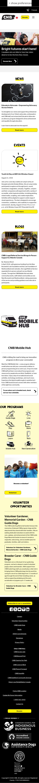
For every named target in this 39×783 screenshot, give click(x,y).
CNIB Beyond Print (19, 656)
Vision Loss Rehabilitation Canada (19, 682)
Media (19, 629)
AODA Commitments (19, 634)
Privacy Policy (19, 642)
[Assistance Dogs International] (19, 746)
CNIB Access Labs (19, 652)
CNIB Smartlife (19, 673)
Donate (25, 17)
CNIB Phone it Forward (19, 669)
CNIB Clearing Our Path (19, 660)
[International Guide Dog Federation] (19, 756)
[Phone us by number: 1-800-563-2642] (28, 10)
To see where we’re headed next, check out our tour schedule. (17, 391)
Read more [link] (19, 130)
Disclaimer (19, 638)
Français (34, 10)
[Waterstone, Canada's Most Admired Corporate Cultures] (19, 768)
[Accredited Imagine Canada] (19, 737)
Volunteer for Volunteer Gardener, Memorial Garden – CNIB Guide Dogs (19, 549)
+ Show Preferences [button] (20, 3)
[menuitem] (34, 10)
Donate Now (7, 61)
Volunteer (13, 492)
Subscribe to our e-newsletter (19, 603)
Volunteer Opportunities (19, 621)
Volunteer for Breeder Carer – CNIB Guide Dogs (18, 587)
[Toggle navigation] (33, 17)
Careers (19, 616)
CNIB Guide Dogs (19, 625)
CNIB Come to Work (19, 665)
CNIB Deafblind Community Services (19, 678)
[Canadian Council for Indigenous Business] (19, 724)
